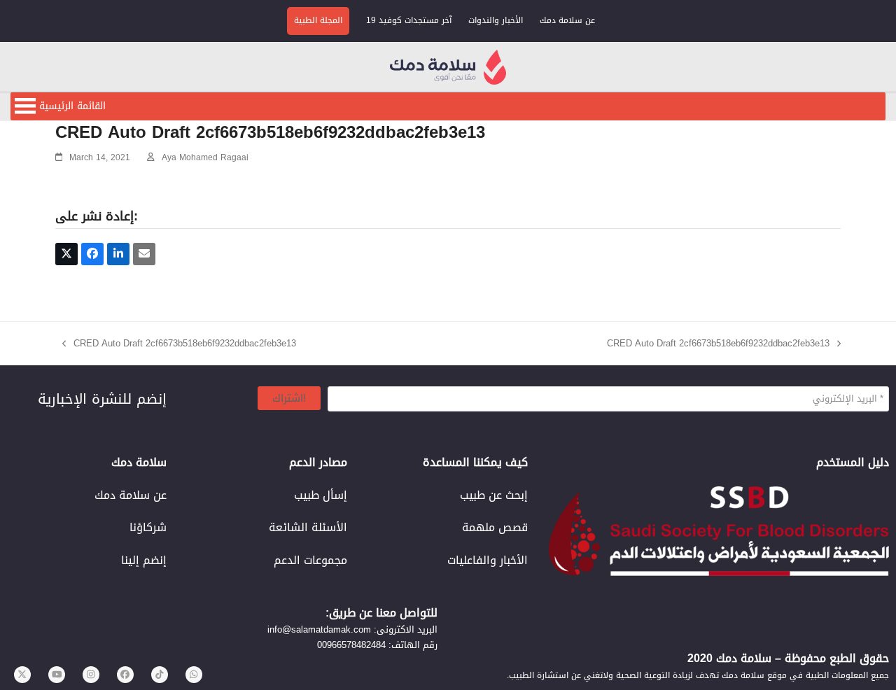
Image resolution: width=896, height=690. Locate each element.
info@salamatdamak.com (319, 629)
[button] (72, 106)
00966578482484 (351, 645)
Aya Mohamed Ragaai (205, 157)
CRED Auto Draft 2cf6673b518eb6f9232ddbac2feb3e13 (179, 343)
